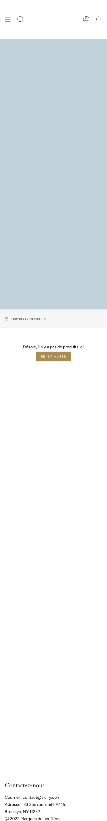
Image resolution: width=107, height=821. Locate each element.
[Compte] (86, 19)
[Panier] (98, 19)
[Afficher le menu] (7, 19)
